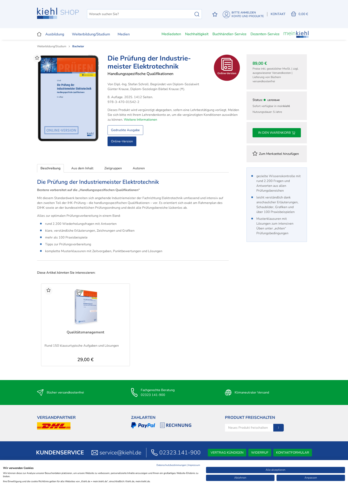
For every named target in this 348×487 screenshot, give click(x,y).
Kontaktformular (292, 452)
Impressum (194, 465)
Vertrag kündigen (227, 452)
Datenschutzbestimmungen (171, 465)
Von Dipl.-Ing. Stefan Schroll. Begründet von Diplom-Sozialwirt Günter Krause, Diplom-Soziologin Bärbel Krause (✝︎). (153, 86)
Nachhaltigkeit (196, 34)
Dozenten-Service (265, 34)
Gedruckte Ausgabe (125, 130)
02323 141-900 (153, 395)
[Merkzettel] (215, 14)
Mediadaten (171, 34)
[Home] (39, 34)
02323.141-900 (180, 452)
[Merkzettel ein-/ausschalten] (37, 58)
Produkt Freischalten (250, 417)
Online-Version (122, 141)
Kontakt (278, 14)
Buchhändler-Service (229, 34)
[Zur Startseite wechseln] (58, 13)
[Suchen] (197, 14)
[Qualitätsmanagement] (85, 307)
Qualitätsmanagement (85, 332)
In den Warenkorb (275, 132)
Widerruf (259, 452)
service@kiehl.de (120, 452)
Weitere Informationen (140, 119)
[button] (50, 168)
